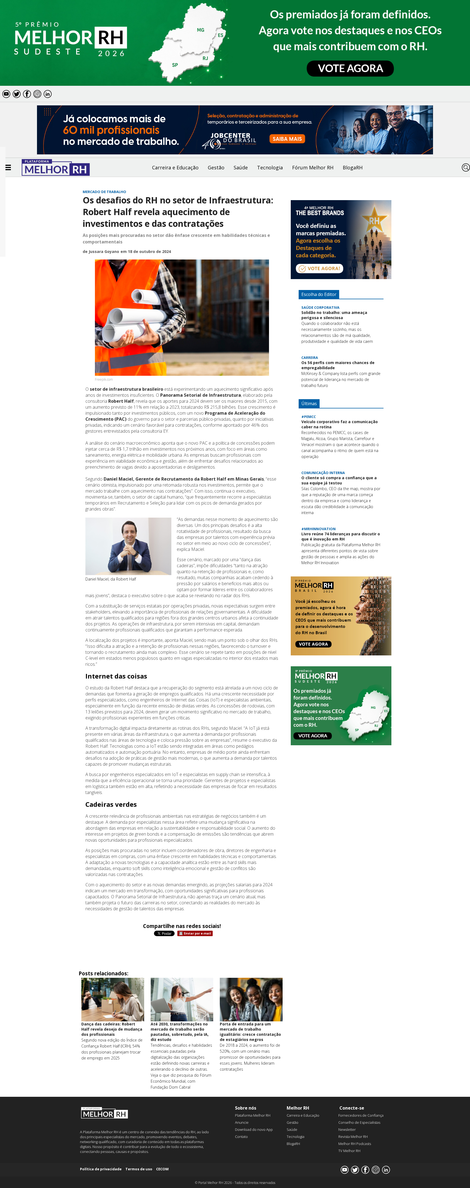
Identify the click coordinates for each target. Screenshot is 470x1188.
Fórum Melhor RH (312, 167)
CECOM (162, 1168)
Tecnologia (270, 167)
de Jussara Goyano (101, 251)
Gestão (216, 167)
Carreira (309, 357)
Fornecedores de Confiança (361, 1115)
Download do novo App (254, 1129)
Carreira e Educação (175, 167)
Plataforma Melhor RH (252, 1115)
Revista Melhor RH (353, 1136)
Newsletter (347, 1129)
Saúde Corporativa (320, 307)
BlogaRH (353, 167)
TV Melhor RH (349, 1150)
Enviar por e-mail (197, 933)
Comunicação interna (323, 472)
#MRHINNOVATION (318, 528)
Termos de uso (138, 1168)
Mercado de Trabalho (104, 191)
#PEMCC (308, 416)
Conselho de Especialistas (359, 1122)
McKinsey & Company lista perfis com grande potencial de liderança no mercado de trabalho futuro (341, 379)
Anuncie (242, 1122)
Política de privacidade (101, 1168)
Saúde (241, 167)
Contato (241, 1136)
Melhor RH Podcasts (354, 1143)
